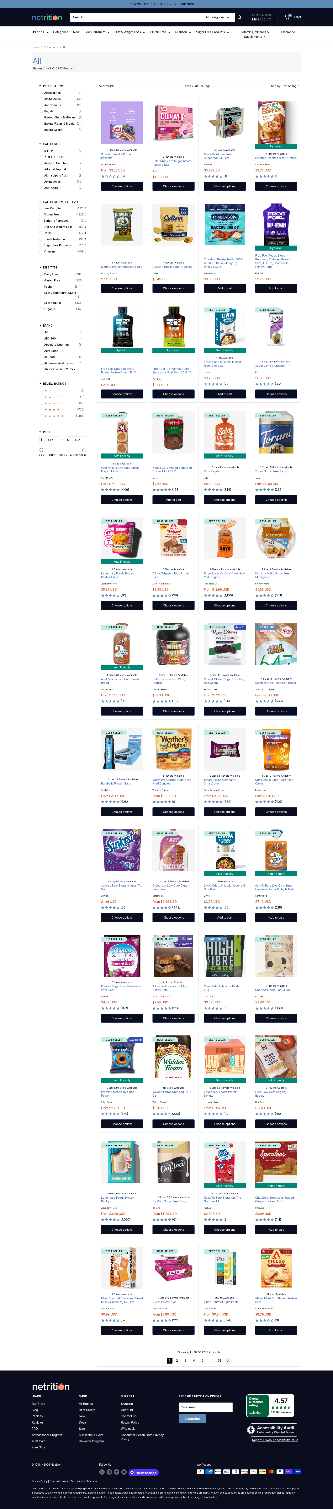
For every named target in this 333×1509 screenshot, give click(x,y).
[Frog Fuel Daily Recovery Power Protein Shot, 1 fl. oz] (122, 327)
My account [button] (261, 19)
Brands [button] (38, 32)
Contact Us (129, 1416)
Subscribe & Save (91, 1435)
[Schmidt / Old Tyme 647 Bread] (276, 644)
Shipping (127, 1404)
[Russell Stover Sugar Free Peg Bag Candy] (225, 644)
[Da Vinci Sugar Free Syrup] (173, 1162)
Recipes (37, 1416)
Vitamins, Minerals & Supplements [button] (255, 34)
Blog (35, 1410)
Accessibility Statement (84, 1481)
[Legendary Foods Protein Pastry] (122, 1162)
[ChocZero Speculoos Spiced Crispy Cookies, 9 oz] (276, 1162)
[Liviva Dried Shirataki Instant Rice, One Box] (225, 327)
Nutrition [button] (181, 32)
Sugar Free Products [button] (210, 32)
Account (127, 1410)
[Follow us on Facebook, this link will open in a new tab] (102, 1472)
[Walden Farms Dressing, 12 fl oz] (173, 1056)
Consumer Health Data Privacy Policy (142, 1437)
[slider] (41, 450)
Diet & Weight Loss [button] (128, 32)
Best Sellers (87, 1410)
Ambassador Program (47, 1435)
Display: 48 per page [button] (197, 86)
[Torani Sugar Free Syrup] (276, 432)
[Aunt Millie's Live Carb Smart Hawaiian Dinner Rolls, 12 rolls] (276, 850)
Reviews (38, 1422)
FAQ (35, 1428)
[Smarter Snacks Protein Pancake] (122, 122)
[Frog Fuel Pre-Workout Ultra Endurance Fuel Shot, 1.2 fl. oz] (173, 327)
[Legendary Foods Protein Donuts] (225, 1056)
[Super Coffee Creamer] (276, 327)
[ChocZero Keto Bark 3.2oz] (276, 956)
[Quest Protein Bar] (173, 1268)
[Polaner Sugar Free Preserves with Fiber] (122, 956)
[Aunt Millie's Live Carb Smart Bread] (122, 644)
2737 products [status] (106, 86)
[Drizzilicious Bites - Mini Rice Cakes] (276, 749)
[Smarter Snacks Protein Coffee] (276, 122)
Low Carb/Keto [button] (95, 32)
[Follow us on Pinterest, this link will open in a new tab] (116, 1472)
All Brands (86, 1404)
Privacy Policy (39, 1481)
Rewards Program (91, 1441)
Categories (60, 32)
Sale (82, 1428)
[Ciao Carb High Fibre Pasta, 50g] (225, 956)
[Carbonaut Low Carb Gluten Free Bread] (173, 850)
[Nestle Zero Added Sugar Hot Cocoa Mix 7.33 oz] (173, 432)
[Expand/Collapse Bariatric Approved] (85, 221)
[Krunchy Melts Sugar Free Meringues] (276, 538)
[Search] (239, 17)
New (76, 32)
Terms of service (59, 1481)
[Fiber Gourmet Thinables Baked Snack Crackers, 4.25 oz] (122, 1268)
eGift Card (38, 1441)
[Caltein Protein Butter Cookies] (173, 225)
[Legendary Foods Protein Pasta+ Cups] (122, 538)
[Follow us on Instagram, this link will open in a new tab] (109, 1472)
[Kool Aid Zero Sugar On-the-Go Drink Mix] (225, 1162)
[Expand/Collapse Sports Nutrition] (85, 239)
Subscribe (192, 1419)
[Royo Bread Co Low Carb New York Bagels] (225, 538)
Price (47, 432)
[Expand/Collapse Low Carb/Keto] (85, 208)
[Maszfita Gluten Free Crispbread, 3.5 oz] (225, 122)
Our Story (38, 1404)
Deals (83, 1422)
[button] (292, 17)
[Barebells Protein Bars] (122, 749)
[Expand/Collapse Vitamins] (85, 251)
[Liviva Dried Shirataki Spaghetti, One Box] (225, 850)
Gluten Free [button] (158, 32)
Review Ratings (54, 383)
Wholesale (128, 1428)
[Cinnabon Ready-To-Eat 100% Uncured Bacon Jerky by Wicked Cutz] (225, 225)
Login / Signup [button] (261, 15)
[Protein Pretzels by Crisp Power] (122, 1056)
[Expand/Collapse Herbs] (85, 233)
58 (219, 1360)
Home (35, 47)
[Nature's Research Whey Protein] (173, 644)
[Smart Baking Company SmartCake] (225, 749)
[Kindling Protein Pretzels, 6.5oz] (122, 225)
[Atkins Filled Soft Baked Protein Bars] (276, 1268)
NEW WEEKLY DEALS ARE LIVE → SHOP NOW (162, 4)
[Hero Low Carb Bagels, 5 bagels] (276, 1056)
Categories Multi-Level (61, 202)
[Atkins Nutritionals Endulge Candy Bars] (173, 956)
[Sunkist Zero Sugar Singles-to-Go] (122, 850)
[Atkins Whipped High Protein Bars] (173, 538)
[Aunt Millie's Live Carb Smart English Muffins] (122, 432)
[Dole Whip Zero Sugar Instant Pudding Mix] (173, 122)
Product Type (53, 86)
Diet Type (50, 267)
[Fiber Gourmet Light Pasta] (225, 1268)
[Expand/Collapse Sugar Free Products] (85, 245)
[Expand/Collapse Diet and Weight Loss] (85, 227)
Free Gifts (38, 1447)
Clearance (288, 32)
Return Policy (130, 1422)
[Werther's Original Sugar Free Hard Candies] (173, 749)
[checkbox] (62, 93)
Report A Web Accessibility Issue (275, 1440)
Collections (51, 47)
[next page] (228, 1361)
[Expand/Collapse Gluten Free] (85, 214)
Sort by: (284, 86)
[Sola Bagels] (225, 432)
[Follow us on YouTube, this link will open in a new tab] (124, 1472)
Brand (47, 325)
